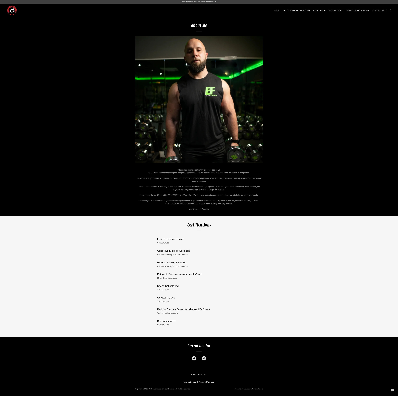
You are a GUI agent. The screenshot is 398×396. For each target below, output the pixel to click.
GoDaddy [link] (247, 389)
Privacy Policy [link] (199, 375)
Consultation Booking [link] (357, 10)
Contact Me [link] (379, 10)
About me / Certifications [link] (296, 10)
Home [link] (277, 10)
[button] (319, 10)
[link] (12, 10)
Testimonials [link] (336, 10)
